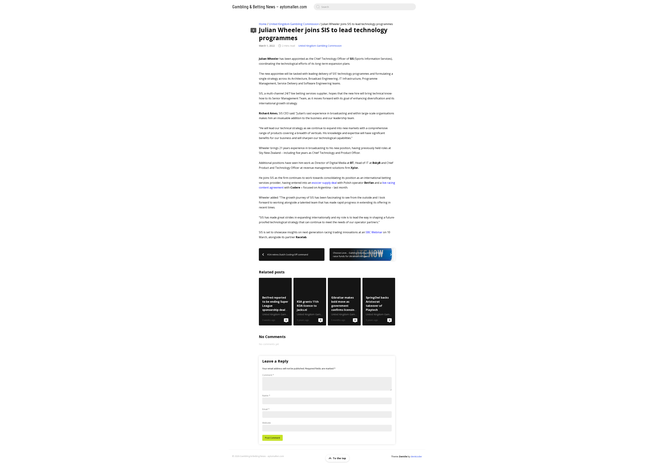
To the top (339, 458)
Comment (268, 374)
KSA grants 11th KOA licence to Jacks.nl (309, 301)
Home (263, 24)
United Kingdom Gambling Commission (294, 24)
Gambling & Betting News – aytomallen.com (269, 6)
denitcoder (416, 456)
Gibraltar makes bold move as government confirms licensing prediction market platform (344, 301)
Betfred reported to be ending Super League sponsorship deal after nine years (275, 301)
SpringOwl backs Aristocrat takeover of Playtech (378, 301)
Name (266, 395)
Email (265, 409)
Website (266, 422)
